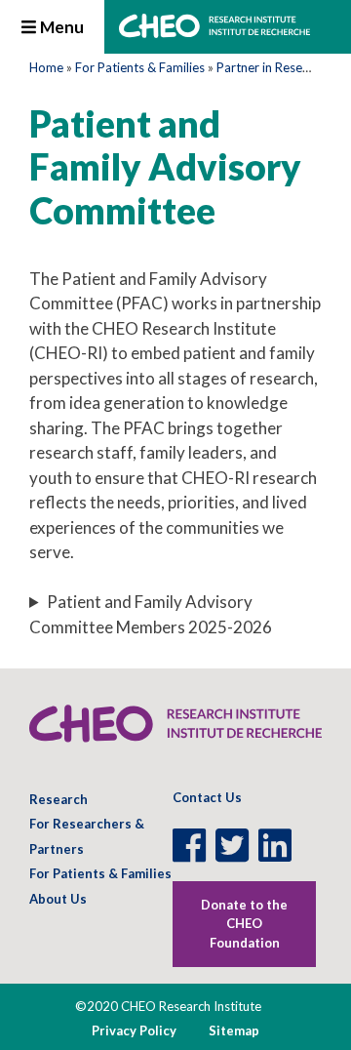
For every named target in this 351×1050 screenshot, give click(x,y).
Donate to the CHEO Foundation (244, 923)
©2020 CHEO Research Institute (168, 1006)
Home (46, 67)
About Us (58, 899)
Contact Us (207, 797)
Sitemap (234, 1030)
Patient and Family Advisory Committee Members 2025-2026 (150, 614)
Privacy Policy (134, 1030)
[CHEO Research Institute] (214, 31)
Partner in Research (271, 67)
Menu (60, 27)
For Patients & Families (140, 67)
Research (58, 799)
